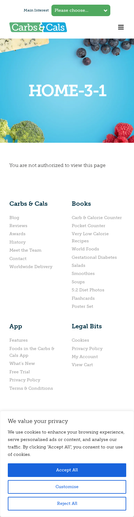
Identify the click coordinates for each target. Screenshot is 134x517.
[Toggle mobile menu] (121, 27)
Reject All (67, 503)
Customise (67, 486)
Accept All (67, 470)
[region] (67, 464)
